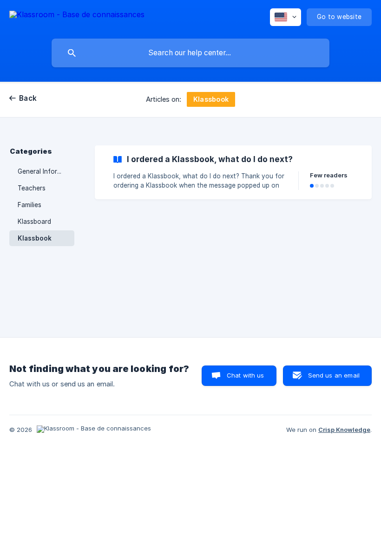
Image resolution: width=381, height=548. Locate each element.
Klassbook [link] (35, 238)
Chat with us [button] (245, 375)
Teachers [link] (32, 188)
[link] (233, 172)
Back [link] (28, 98)
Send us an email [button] (334, 375)
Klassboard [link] (34, 221)
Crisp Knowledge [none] (344, 429)
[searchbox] (190, 53)
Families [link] (29, 205)
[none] (77, 16)
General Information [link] (46, 171)
